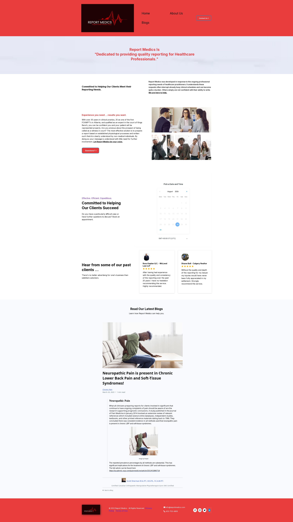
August (170, 191)
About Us (176, 13)
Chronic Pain (107, 389)
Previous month (160, 191)
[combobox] (173, 238)
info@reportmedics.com (175, 507)
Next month (187, 191)
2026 (177, 191)
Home (146, 13)
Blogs (145, 22)
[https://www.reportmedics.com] (107, 18)
